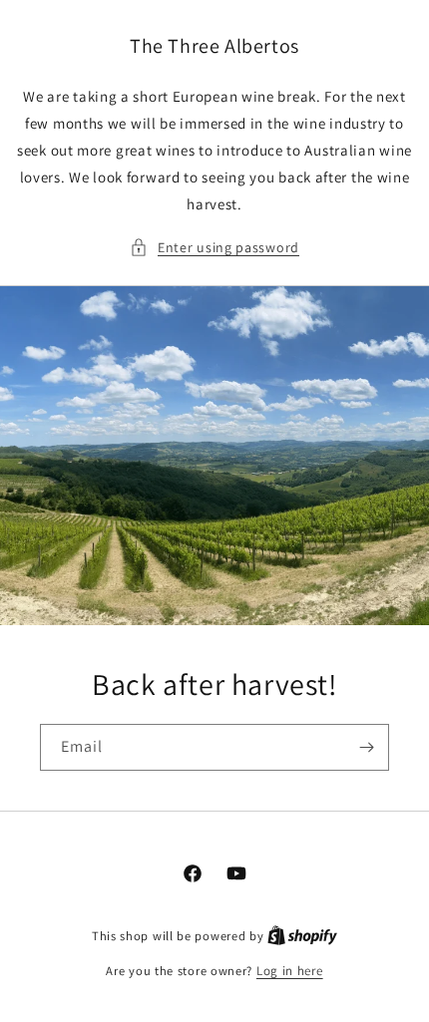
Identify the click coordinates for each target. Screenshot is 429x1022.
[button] (214, 247)
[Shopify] (302, 935)
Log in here (289, 970)
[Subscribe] (366, 747)
